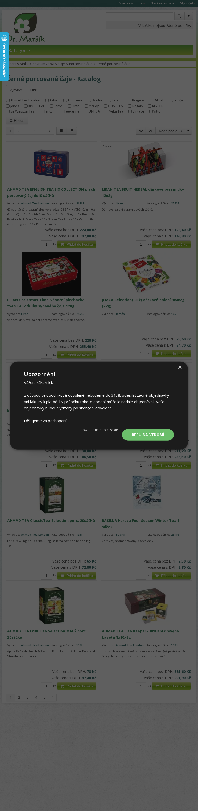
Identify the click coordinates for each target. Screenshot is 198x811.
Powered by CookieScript (100, 430)
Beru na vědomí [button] (148, 434)
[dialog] (99, 405)
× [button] (180, 367)
